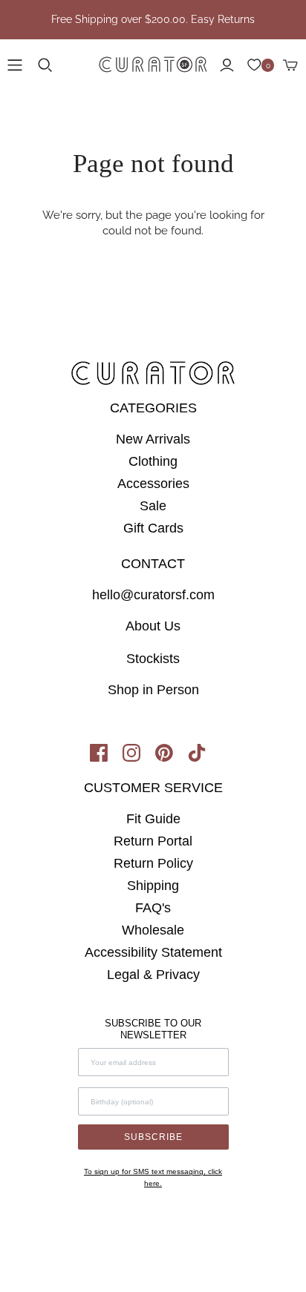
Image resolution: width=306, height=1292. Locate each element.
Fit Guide (153, 818)
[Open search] (45, 65)
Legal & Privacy (153, 974)
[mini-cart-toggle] (290, 65)
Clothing (153, 461)
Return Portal (153, 841)
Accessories (153, 483)
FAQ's (153, 907)
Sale (153, 505)
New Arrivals (153, 439)
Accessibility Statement (153, 952)
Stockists (153, 658)
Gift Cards (153, 528)
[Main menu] (14, 65)
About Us (153, 626)
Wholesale (153, 930)
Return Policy (153, 863)
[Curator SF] (153, 62)
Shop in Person (153, 689)
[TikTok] (202, 757)
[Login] (227, 65)
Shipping (153, 885)
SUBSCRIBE (153, 1137)
